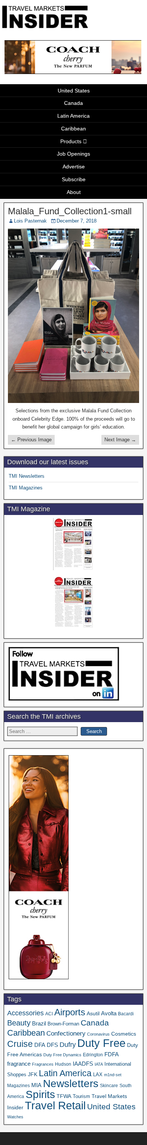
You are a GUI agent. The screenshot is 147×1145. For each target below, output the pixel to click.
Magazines (18, 1085)
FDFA (111, 1054)
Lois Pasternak (30, 221)
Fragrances (43, 1064)
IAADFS (83, 1063)
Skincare (109, 1085)
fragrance (19, 1064)
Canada (73, 103)
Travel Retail (55, 1106)
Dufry (68, 1044)
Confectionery (66, 1033)
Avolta (108, 1013)
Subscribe (74, 179)
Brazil (39, 1024)
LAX (98, 1074)
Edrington (93, 1054)
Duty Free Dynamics (62, 1055)
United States (74, 91)
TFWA (64, 1096)
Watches (15, 1117)
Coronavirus (98, 1034)
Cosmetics (123, 1034)
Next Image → (120, 439)
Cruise (20, 1044)
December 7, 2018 (76, 221)
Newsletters (70, 1083)
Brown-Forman (63, 1024)
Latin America (73, 116)
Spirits (40, 1094)
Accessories (25, 1013)
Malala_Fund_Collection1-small (70, 211)
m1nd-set (112, 1074)
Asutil (93, 1013)
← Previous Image (31, 439)
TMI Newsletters (26, 476)
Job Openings (73, 154)
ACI (49, 1013)
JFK (32, 1074)
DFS (52, 1045)
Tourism (81, 1096)
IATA (99, 1064)
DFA (39, 1045)
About (74, 192)
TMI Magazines (26, 488)
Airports (69, 1012)
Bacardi (126, 1013)
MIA (36, 1085)
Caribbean (73, 129)
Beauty (19, 1023)
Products (70, 141)
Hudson (63, 1064)
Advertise (74, 167)
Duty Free (101, 1043)
